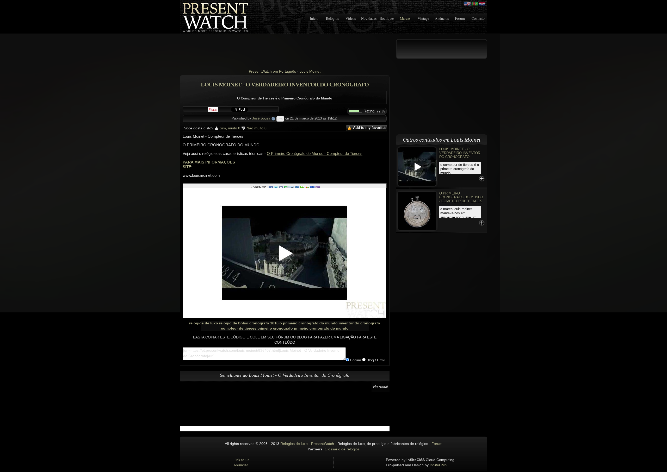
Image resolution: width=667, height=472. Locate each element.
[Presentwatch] (467, 3)
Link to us (241, 460)
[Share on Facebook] (271, 187)
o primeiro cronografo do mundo (309, 323)
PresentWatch (322, 444)
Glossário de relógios (342, 449)
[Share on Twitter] (276, 187)
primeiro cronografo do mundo (321, 328)
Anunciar (240, 465)
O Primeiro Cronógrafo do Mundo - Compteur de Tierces (314, 153)
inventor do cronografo (359, 323)
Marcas (405, 18)
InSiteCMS (438, 465)
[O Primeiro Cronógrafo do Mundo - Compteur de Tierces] (417, 210)
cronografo (259, 323)
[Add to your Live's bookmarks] (307, 187)
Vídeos (350, 18)
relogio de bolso (233, 323)
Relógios (332, 18)
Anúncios (442, 18)
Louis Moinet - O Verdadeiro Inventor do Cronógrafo (459, 153)
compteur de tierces (238, 328)
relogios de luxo (203, 323)
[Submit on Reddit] (291, 187)
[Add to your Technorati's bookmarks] (302, 187)
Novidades (368, 18)
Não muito (256, 128)
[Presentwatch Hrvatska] (482, 3)
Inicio (314, 18)
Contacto (478, 18)
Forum (460, 18)
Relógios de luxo (294, 444)
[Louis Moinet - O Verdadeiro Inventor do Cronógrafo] (417, 166)
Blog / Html (375, 360)
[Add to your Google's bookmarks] (312, 187)
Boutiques (387, 18)
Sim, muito (229, 128)
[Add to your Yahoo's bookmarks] (318, 187)
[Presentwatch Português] (475, 3)
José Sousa (261, 118)
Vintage (423, 18)
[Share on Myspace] (281, 187)
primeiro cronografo (275, 328)
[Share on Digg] (297, 187)
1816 (274, 323)
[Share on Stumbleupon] (286, 187)
